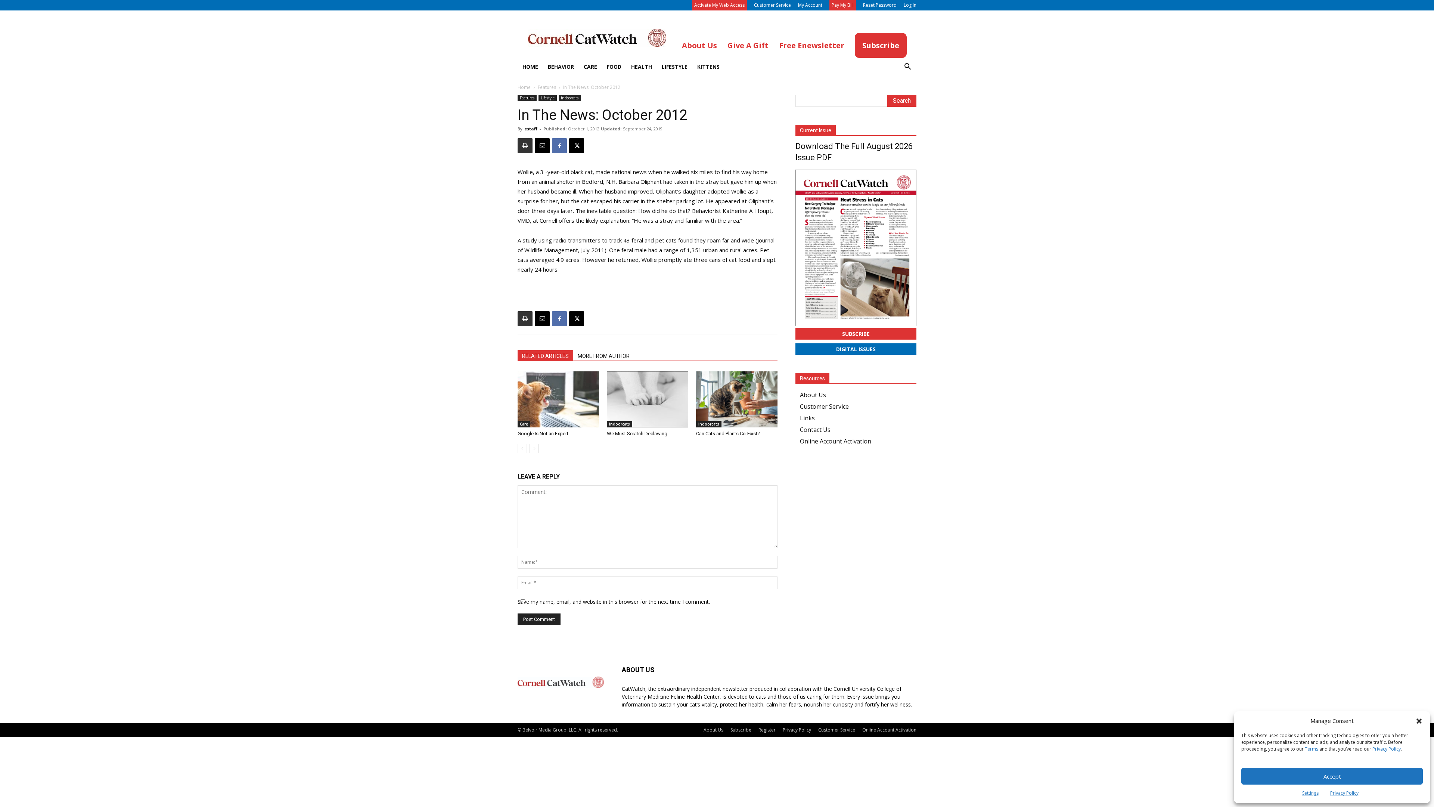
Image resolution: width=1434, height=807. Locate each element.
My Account (810, 5)
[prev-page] (522, 448)
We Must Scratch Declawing (637, 433)
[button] (1419, 721)
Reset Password (880, 5)
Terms (1311, 749)
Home (530, 66)
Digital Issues (856, 349)
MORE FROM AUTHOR (604, 356)
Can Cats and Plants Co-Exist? (728, 433)
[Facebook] (559, 145)
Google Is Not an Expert (543, 433)
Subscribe (856, 333)
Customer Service (772, 5)
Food (614, 66)
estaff (530, 129)
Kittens (708, 66)
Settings (1310, 793)
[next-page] (534, 448)
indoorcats (569, 98)
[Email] (542, 145)
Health (641, 66)
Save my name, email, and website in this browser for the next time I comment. (614, 601)
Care (590, 66)
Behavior (561, 66)
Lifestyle (674, 66)
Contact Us (815, 430)
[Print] (525, 145)
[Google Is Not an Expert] (558, 399)
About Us (813, 395)
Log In (910, 5)
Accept (1332, 776)
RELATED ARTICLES (545, 356)
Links (807, 418)
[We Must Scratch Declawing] (647, 399)
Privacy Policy (1386, 749)
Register (767, 730)
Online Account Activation (835, 441)
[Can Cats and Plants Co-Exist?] (736, 399)
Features (547, 87)
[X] (576, 145)
